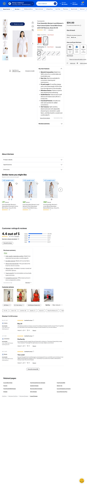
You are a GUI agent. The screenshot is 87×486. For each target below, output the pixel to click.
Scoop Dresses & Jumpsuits (64, 388)
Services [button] (17, 9)
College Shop (49, 9)
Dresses (5, 391)
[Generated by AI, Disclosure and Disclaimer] (61, 118)
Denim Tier (59, 385)
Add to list (72, 63)
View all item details (45, 118)
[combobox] (46, 3)
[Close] (31, 9)
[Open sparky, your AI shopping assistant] (81, 480)
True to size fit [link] (10, 273)
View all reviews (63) (33, 369)
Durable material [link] (10, 261)
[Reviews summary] (47, 30)
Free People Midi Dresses (9, 388)
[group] (45, 30)
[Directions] (61, 169)
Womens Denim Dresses (36, 388)
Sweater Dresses (34, 385)
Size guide (58, 47)
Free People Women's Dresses (37, 382)
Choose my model (29, 71)
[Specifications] (61, 164)
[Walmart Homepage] (4, 3)
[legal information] (80, 25)
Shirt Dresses (33, 391)
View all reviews (7, 243)
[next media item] (32, 43)
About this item (8, 154)
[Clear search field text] (51, 3)
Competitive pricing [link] (11, 278)
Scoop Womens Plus (62, 391)
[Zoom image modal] (32, 30)
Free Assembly (41, 21)
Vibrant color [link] (9, 268)
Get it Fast (57, 9)
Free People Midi (61, 382)
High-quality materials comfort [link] (15, 256)
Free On (5, 385)
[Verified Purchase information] (33, 320)
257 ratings (50, 29)
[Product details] (61, 159)
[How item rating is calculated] (18, 239)
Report (34, 330)
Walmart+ (65, 9)
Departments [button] (6, 9)
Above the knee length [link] (12, 263)
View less (27, 282)
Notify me (73, 37)
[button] (64, 3)
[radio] (39, 41)
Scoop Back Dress (7, 382)
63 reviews (17, 236)
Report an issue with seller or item (77, 59)
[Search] (55, 3)
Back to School (39, 9)
